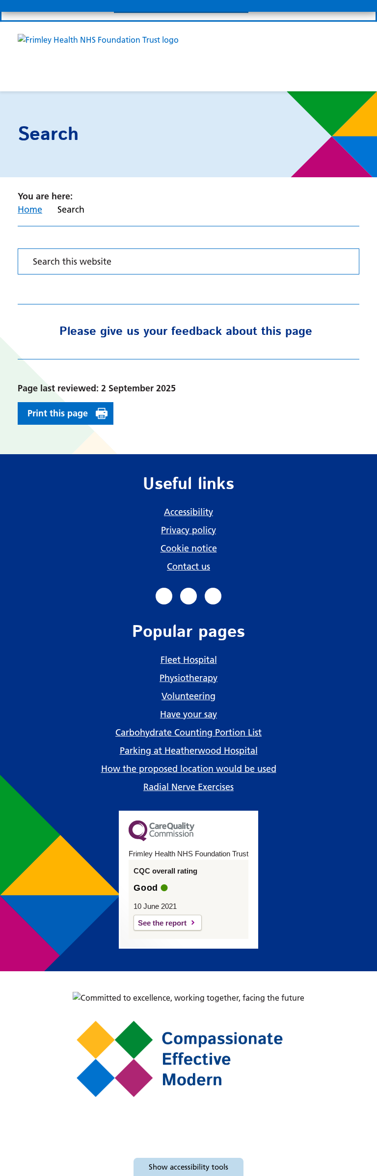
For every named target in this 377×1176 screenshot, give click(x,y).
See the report (162, 923)
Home (30, 209)
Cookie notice (189, 548)
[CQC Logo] (161, 839)
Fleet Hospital (189, 659)
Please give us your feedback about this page (185, 331)
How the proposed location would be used (188, 768)
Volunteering (188, 696)
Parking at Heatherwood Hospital (189, 750)
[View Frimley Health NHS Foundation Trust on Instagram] (213, 596)
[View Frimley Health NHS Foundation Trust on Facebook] (164, 596)
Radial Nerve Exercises (188, 787)
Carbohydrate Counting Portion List (188, 732)
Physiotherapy (188, 678)
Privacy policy (188, 530)
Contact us (188, 566)
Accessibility (188, 512)
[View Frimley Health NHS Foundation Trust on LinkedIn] (188, 596)
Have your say (188, 714)
